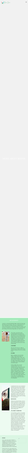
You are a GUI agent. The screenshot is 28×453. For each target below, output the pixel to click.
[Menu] (26, 2)
